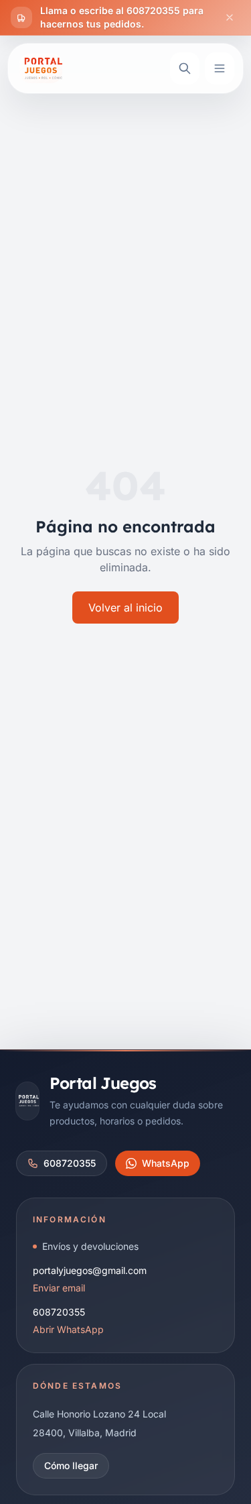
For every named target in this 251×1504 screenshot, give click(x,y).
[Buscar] (184, 68)
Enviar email (59, 1287)
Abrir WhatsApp (68, 1329)
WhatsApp (165, 1163)
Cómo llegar (71, 1465)
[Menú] (219, 68)
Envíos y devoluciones (90, 1246)
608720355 (70, 1163)
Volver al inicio (125, 607)
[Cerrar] (229, 17)
